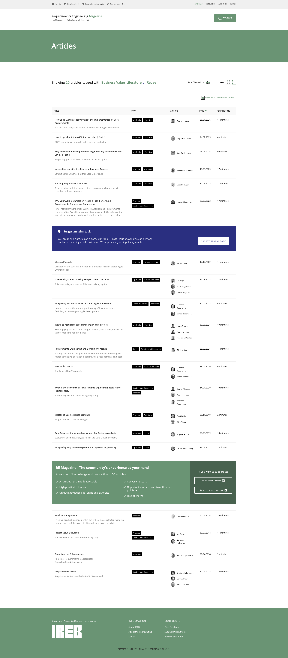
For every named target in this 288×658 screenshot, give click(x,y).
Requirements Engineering (77, 17)
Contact (132, 636)
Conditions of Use (159, 649)
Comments (210, 4)
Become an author (174, 636)
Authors (223, 4)
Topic (133, 111)
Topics (227, 18)
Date (201, 111)
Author (174, 111)
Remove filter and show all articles (219, 97)
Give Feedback (172, 627)
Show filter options (196, 82)
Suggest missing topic (213, 241)
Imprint (132, 649)
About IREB (134, 627)
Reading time (223, 111)
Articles (198, 4)
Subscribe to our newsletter (212, 490)
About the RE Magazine (140, 631)
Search (233, 4)
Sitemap (122, 649)
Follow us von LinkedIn (211, 480)
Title (56, 111)
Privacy (143, 649)
